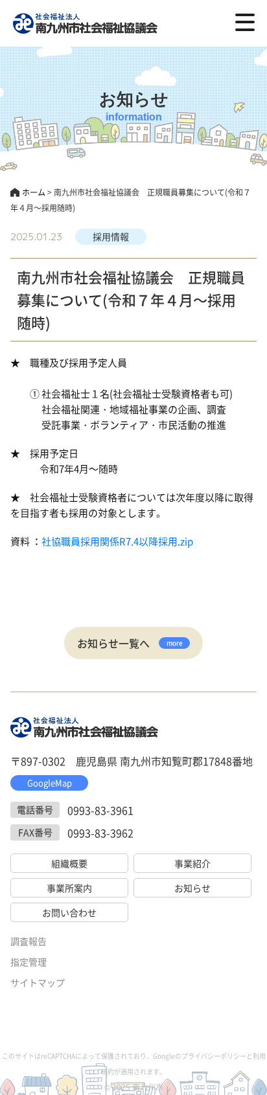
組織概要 (69, 863)
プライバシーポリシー (213, 1056)
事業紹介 (192, 863)
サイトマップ (37, 982)
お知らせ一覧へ (130, 643)
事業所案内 (69, 887)
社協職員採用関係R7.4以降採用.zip (117, 541)
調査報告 (28, 940)
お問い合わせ (69, 912)
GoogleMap (49, 782)
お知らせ (192, 887)
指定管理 (28, 961)
